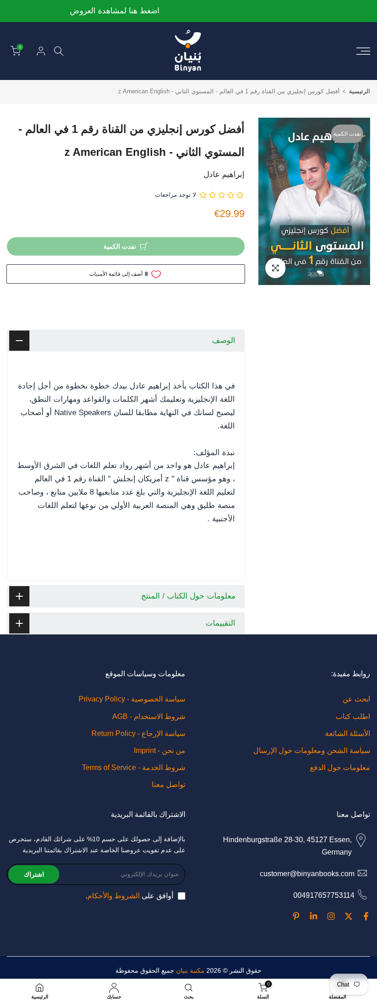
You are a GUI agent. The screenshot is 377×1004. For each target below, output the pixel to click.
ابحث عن (356, 699)
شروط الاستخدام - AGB (148, 716)
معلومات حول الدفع (340, 767)
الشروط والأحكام (113, 896)
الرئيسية (359, 91)
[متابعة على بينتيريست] (296, 916)
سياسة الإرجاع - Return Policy (138, 733)
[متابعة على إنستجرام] (331, 916)
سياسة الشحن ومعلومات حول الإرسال (311, 750)
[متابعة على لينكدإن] (313, 916)
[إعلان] (188, 11)
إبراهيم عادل (224, 174)
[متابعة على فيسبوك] (366, 916)
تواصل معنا (168, 784)
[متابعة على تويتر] (348, 916)
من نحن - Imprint (159, 750)
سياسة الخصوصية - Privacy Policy (132, 699)
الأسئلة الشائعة (347, 733)
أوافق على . (129, 896)
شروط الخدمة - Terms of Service (133, 767)
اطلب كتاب (353, 716)
